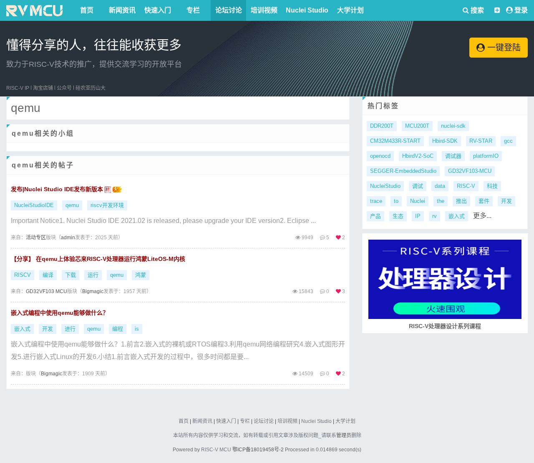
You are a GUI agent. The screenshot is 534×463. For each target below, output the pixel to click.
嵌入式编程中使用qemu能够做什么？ (59, 312)
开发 (47, 329)
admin (68, 237)
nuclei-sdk (453, 126)
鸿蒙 (140, 275)
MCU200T (417, 126)
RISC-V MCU (216, 450)
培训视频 (264, 10)
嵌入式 (22, 329)
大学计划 (350, 10)
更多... (482, 215)
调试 (417, 186)
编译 (48, 275)
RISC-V (466, 186)
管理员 (343, 435)
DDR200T (381, 126)
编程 (117, 329)
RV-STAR (480, 141)
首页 (86, 10)
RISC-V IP (17, 88)
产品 (375, 216)
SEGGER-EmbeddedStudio (403, 171)
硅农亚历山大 (91, 88)
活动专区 (36, 237)
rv (434, 216)
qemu (72, 205)
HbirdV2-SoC (417, 156)
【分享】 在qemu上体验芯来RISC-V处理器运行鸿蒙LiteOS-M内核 (98, 259)
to (396, 201)
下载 (70, 275)
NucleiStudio (385, 186)
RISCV (22, 275)
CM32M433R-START (395, 141)
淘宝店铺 (43, 88)
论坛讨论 (228, 10)
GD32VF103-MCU (469, 171)
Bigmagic (92, 291)
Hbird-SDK (445, 141)
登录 (521, 10)
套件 (484, 201)
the (440, 201)
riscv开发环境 (107, 205)
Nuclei (417, 201)
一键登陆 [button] (503, 47)
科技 (492, 186)
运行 (93, 275)
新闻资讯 (122, 10)
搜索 (476, 10)
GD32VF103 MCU (46, 291)
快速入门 (157, 10)
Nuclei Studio (307, 10)
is (137, 329)
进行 (70, 329)
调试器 (453, 156)
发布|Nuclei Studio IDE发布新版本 (58, 189)
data (440, 186)
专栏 (193, 10)
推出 (461, 201)
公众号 (64, 88)
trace (376, 201)
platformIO (486, 156)
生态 (398, 216)
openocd (380, 156)
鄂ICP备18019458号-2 (258, 450)
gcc (508, 141)
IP (418, 216)
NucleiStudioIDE (34, 205)
